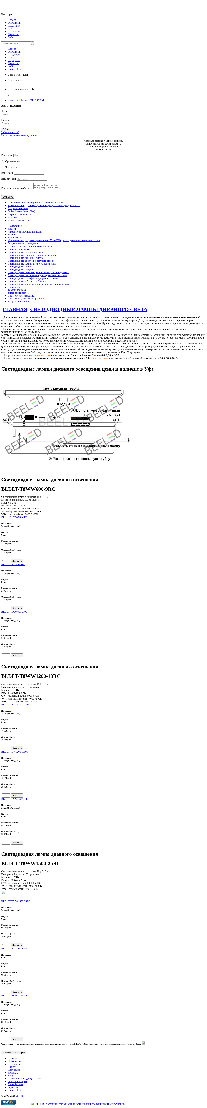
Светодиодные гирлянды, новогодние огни (32, 255)
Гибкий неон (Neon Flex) (21, 211)
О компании (14, 22)
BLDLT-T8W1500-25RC (14, 948)
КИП (10, 223)
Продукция (14, 25)
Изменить (7, 1052)
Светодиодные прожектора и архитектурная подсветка (38, 272)
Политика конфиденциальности (25, 1078)
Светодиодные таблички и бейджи (27, 281)
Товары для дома (17, 289)
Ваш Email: (7, 172)
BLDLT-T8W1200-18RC (14, 751)
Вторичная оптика (18, 208)
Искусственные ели (19, 220)
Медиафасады (15, 237)
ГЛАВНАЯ (15, 309)
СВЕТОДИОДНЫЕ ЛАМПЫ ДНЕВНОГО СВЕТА (88, 309)
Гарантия (13, 1087)
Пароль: (5, 120)
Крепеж (12, 228)
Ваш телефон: (8, 178)
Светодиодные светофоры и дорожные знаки (33, 278)
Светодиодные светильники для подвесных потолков (37, 275)
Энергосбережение (18, 301)
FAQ (10, 37)
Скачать (12, 28)
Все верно (20, 1052)
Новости (12, 19)
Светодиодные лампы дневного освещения (32, 263)
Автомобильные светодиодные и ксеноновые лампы (37, 202)
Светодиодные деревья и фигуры (26, 257)
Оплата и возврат (17, 1081)
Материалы (14, 234)
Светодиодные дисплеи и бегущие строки (31, 260)
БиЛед (19, 1095)
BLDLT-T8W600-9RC (13, 564)
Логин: (5, 111)
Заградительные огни (20, 214)
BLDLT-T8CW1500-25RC (15, 995)
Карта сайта (14, 69)
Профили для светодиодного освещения (30, 246)
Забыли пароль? (10, 132)
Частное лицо (12, 167)
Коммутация (15, 225)
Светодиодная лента (19, 249)
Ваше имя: (7, 155)
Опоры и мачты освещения (23, 243)
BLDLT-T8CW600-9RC (14, 611)
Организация (12, 161)
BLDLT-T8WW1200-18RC (15, 704)
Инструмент (14, 217)
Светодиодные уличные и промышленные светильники (39, 284)
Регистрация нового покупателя (19, 135)
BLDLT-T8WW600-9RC (14, 517)
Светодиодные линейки (21, 266)
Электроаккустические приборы (26, 298)
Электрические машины (21, 295)
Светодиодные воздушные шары (26, 252)
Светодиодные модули (20, 269)
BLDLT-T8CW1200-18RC (15, 799)
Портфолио (14, 31)
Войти (5, 129)
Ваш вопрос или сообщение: (17, 188)
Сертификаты (15, 1084)
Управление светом (18, 292)
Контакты (13, 34)
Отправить (8, 197)
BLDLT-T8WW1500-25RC (15, 901)
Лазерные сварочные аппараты (25, 231)
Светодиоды (15, 287)
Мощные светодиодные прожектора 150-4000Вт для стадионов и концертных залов (54, 240)
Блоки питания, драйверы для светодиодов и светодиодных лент (44, 205)
